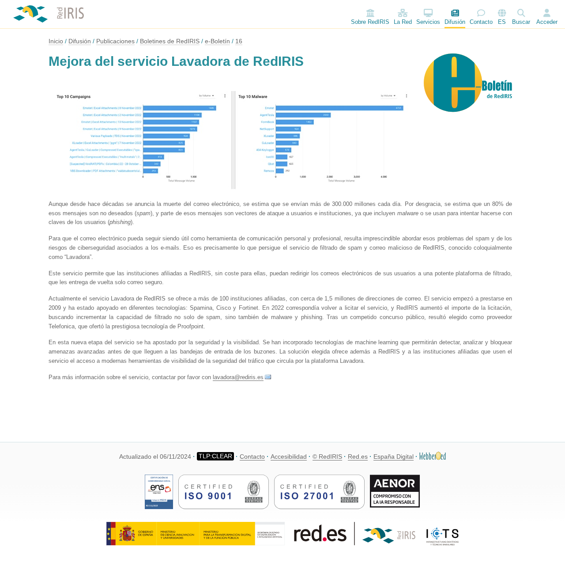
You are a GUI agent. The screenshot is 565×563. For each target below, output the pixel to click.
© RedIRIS (327, 456)
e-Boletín (217, 41)
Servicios (428, 22)
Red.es (358, 456)
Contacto (481, 22)
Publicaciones (115, 41)
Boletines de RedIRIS (170, 41)
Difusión (454, 22)
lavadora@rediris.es (238, 377)
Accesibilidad (289, 456)
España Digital (393, 456)
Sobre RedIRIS (370, 22)
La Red (403, 22)
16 (238, 41)
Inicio (56, 41)
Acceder (546, 22)
